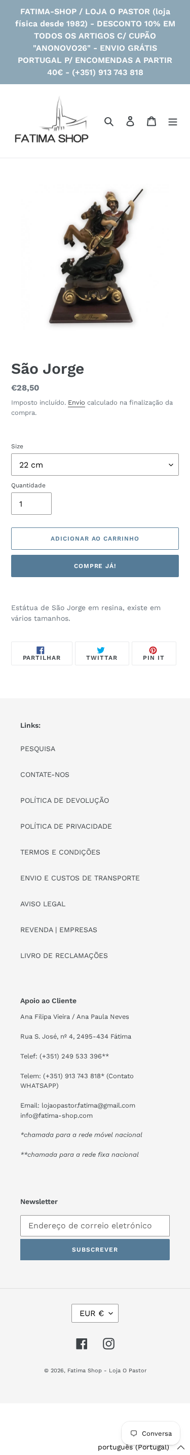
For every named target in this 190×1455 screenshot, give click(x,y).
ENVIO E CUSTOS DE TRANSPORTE (80, 878)
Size (17, 446)
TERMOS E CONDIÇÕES (60, 852)
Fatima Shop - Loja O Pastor (106, 1370)
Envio (76, 402)
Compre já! (95, 566)
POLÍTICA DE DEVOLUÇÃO (64, 800)
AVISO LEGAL (42, 904)
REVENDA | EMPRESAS (58, 930)
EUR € (92, 1313)
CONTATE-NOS (44, 774)
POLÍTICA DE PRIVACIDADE (66, 826)
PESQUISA (37, 748)
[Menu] (172, 121)
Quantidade (28, 485)
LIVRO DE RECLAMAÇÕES (64, 955)
